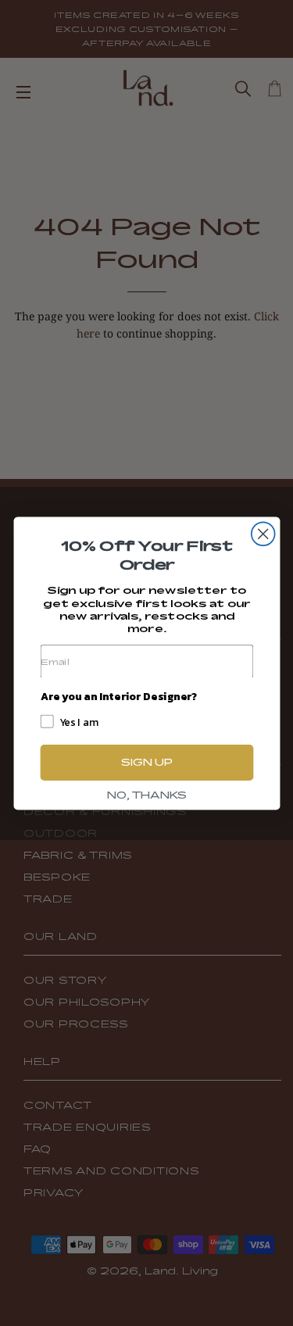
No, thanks (146, 794)
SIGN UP (146, 761)
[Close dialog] (262, 533)
